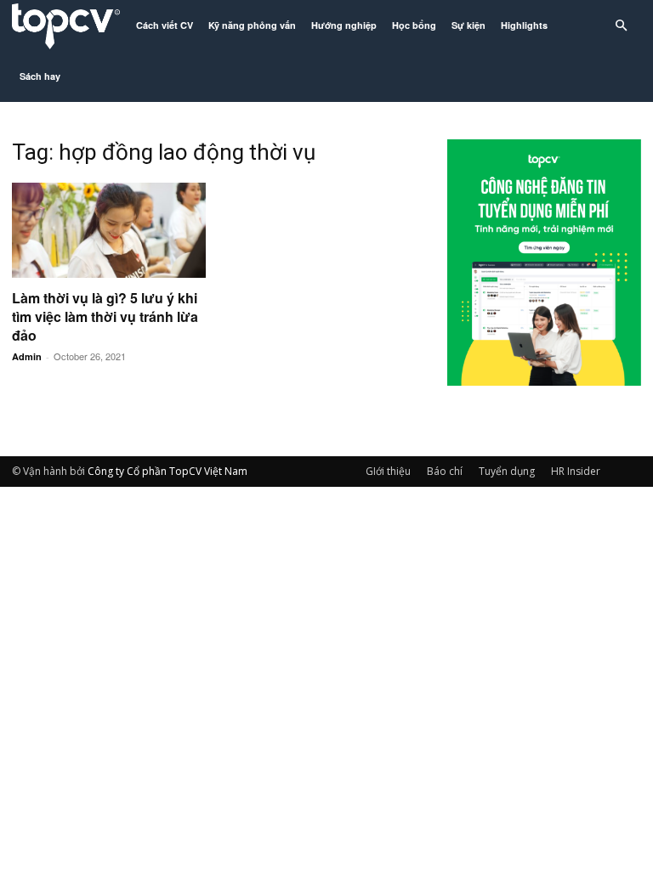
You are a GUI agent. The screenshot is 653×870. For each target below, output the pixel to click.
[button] (620, 26)
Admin (27, 356)
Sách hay (40, 76)
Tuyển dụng (507, 471)
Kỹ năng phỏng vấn (252, 25)
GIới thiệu (388, 471)
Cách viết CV (164, 25)
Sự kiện (468, 25)
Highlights (524, 25)
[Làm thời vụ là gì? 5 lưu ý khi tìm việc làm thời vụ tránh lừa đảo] (109, 230)
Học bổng (414, 25)
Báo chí (445, 471)
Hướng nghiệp (344, 25)
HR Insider (575, 471)
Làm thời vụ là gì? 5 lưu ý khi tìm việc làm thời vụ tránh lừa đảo (105, 316)
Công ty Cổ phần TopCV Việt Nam (167, 471)
